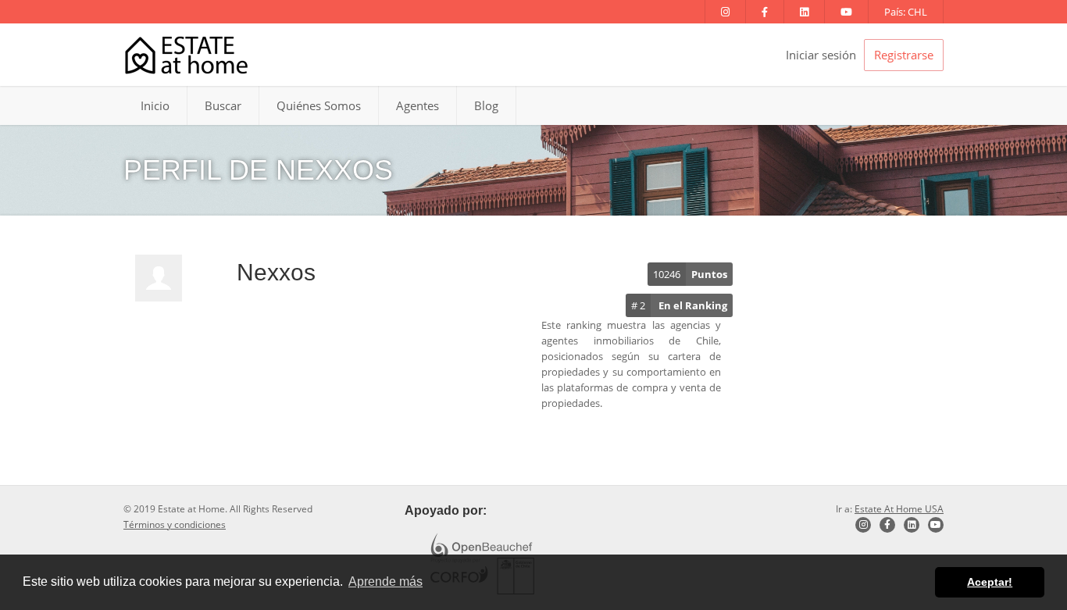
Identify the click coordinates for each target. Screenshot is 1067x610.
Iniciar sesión (821, 54)
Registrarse (903, 54)
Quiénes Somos (319, 105)
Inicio (155, 105)
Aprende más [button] (385, 581)
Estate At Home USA (899, 508)
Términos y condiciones (174, 524)
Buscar (223, 105)
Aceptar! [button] (989, 582)
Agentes (417, 105)
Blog (486, 105)
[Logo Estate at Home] (186, 55)
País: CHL (905, 12)
